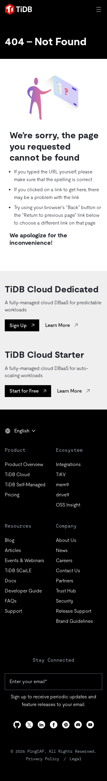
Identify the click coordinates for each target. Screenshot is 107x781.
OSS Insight (68, 505)
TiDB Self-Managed (25, 484)
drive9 (62, 495)
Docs (10, 581)
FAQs (11, 601)
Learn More (57, 325)
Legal (75, 758)
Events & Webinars (24, 560)
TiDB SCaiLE (18, 570)
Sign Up (18, 325)
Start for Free (24, 391)
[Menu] (99, 9)
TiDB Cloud (17, 474)
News (62, 550)
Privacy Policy (42, 758)
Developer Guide (23, 591)
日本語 (16, 443)
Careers (64, 560)
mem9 (62, 484)
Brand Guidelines (74, 621)
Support (13, 611)
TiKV (61, 474)
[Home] (18, 9)
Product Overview (24, 464)
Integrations (68, 464)
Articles (13, 550)
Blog (9, 540)
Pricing (12, 495)
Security (64, 601)
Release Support (73, 611)
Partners (64, 581)
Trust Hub (66, 591)
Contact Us (68, 570)
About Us (66, 540)
